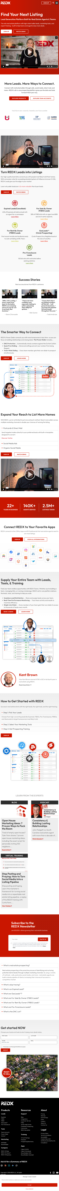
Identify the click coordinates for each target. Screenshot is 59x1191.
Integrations (24, 1119)
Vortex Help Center (26, 1124)
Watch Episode (37, 839)
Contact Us (44, 1125)
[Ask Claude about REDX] (5, 1165)
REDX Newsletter (25, 1130)
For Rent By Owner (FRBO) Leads (15, 232)
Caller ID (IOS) (25, 1149)
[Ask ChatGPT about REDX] (2, 1165)
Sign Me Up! (43, 939)
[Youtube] (57, 1173)
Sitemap (43, 1116)
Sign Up (5, 1050)
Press (42, 1119)
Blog (22, 1117)
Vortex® (3, 1136)
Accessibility (44, 1137)
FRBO (2, 1121)
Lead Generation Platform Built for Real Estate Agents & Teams (28, 19)
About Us (43, 1123)
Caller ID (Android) (26, 1151)
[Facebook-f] (50, 1173)
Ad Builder (4, 1142)
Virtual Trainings (25, 1138)
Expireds (3, 1117)
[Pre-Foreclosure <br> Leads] (29, 247)
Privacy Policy (44, 1133)
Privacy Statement (29, 1188)
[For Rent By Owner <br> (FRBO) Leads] (15, 225)
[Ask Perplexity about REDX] (9, 1165)
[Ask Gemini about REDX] (13, 1165)
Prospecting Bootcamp (27, 1141)
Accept (29, 1185)
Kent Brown (28, 675)
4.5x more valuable (25, 186)
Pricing (43, 1114)
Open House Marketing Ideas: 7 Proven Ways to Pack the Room (13, 824)
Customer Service (26, 1121)
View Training (6, 906)
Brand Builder (4, 1144)
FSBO (2, 1119)
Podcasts (23, 1139)
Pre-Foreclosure (5, 1124)
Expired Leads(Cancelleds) (15, 208)
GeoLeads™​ (4, 1122)
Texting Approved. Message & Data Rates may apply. (14, 1046)
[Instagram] (54, 1173)
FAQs (22, 1122)
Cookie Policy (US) (46, 1139)
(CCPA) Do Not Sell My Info (48, 1141)
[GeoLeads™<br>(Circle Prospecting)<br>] (44, 225)
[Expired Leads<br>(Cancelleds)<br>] (15, 203)
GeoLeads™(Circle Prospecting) (44, 232)
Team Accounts (5, 1132)
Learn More (15, 217)
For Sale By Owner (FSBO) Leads (44, 209)
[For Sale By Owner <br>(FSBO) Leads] (44, 203)
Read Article (6, 850)
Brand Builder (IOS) (26, 1153)
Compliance (44, 1142)
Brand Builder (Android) (27, 1155)
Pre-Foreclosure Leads (29, 254)
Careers (43, 1121)
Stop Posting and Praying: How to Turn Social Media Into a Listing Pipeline (13, 877)
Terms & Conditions (46, 1135)
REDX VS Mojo (5, 1151)
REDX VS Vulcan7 (6, 1153)
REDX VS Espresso (6, 1155)
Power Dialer (4, 1134)
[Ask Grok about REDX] (16, 1165)
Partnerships (44, 1117)
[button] (56, 2)
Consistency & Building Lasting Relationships (41, 823)
